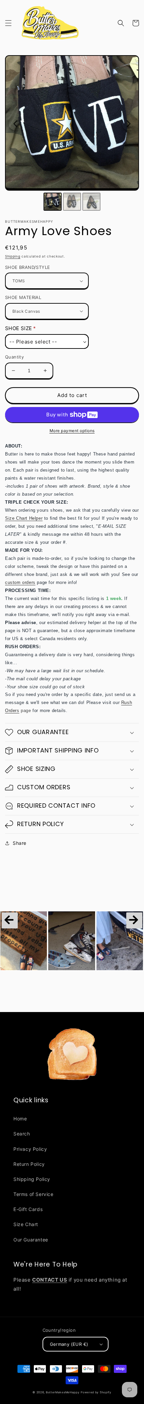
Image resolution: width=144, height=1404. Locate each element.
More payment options (72, 430)
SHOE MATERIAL (23, 297)
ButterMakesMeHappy (63, 1392)
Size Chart (25, 1224)
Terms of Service (33, 1194)
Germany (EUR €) (69, 1344)
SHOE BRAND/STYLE (27, 267)
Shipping (12, 256)
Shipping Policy (31, 1179)
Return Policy (29, 1164)
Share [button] (19, 843)
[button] (8, 23)
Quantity (14, 357)
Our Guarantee (30, 1239)
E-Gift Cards (28, 1209)
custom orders (20, 582)
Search (21, 1133)
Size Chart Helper (24, 518)
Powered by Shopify (96, 1392)
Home (20, 1118)
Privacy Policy (30, 1149)
